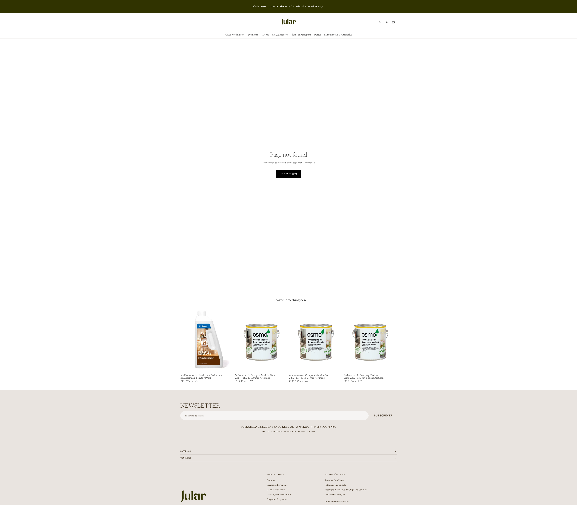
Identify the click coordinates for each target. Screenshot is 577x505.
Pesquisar (271, 480)
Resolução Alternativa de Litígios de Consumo (346, 490)
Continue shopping (288, 174)
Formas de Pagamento (277, 485)
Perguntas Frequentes (277, 499)
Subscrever (383, 415)
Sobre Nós (185, 451)
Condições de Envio (276, 490)
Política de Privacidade (335, 485)
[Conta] (386, 22)
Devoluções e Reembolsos (279, 495)
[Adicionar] (229, 368)
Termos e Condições (334, 480)
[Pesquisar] (380, 22)
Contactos (185, 458)
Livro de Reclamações (335, 495)
